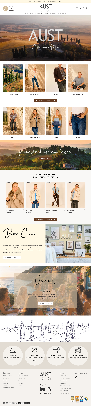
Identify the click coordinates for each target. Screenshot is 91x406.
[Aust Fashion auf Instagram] (76, 377)
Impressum (5, 383)
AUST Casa (6, 378)
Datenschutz (63, 383)
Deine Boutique (48, 13)
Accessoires (37, 13)
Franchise (54, 13)
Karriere (59, 13)
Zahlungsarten (63, 375)
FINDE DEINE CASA (11, 257)
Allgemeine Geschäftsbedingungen (8, 386)
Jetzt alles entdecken (44, 101)
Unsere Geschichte (7, 375)
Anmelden (44, 158)
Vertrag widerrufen (64, 393)
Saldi (42, 13)
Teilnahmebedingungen (65, 388)
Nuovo (26, 13)
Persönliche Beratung (23, 375)
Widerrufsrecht (64, 390)
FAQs (19, 380)
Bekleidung (31, 13)
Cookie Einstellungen (65, 385)
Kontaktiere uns (21, 378)
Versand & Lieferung (65, 378)
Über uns (64, 13)
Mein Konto (20, 383)
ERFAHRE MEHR (45, 303)
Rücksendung (63, 380)
